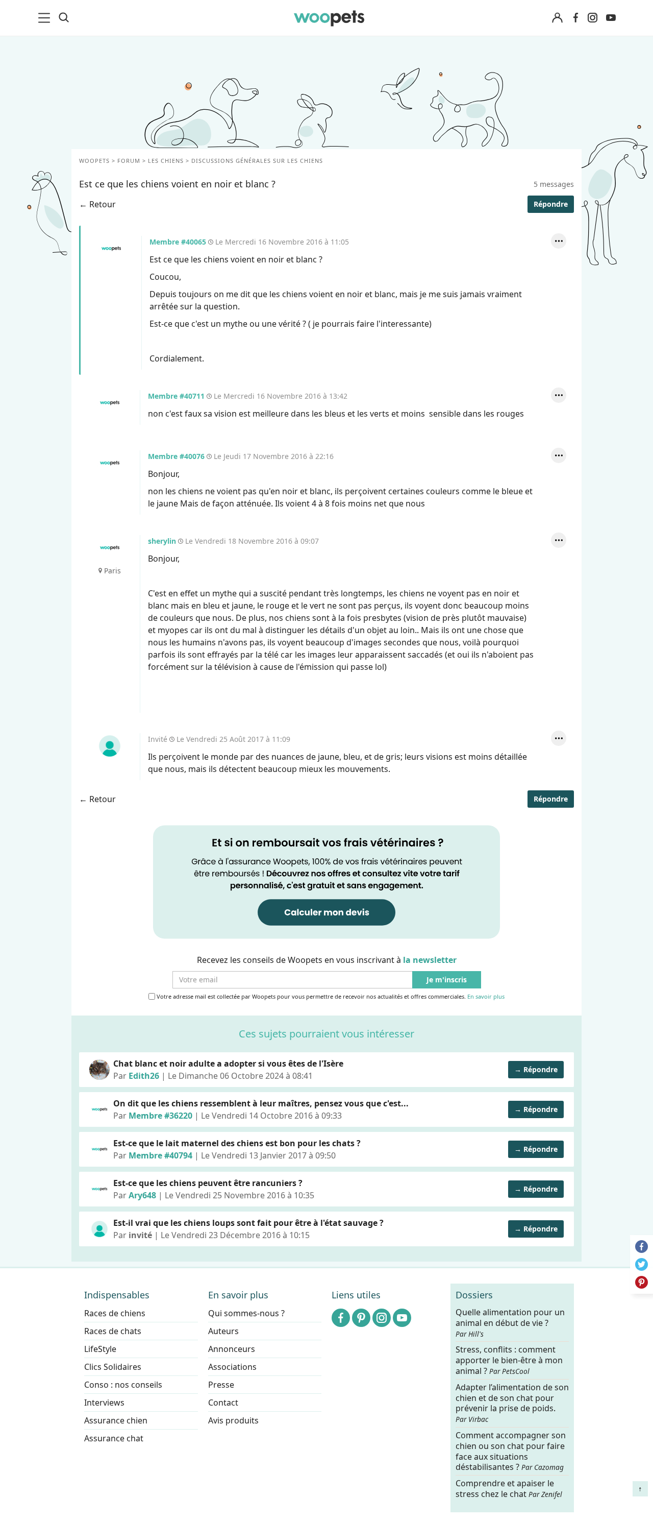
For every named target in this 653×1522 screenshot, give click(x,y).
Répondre (551, 204)
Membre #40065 (111, 248)
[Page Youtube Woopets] (610, 18)
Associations (232, 1366)
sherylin (109, 548)
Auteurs (223, 1331)
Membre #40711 (109, 403)
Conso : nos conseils (123, 1384)
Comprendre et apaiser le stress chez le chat (509, 1489)
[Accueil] (329, 18)
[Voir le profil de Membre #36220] (99, 1109)
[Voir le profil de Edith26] (99, 1069)
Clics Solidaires (112, 1366)
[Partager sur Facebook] (641, 1246)
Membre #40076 (109, 463)
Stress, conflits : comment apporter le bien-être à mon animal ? (509, 1360)
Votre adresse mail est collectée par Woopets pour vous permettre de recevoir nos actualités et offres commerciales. (330, 996)
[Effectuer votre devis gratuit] (326, 881)
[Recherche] (64, 18)
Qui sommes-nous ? (246, 1313)
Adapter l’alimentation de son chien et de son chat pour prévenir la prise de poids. (512, 1402)
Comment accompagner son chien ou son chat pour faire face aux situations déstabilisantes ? (511, 1451)
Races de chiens (114, 1313)
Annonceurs (231, 1349)
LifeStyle (100, 1349)
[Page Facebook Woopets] (575, 18)
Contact (223, 1402)
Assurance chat (113, 1438)
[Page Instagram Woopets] (592, 18)
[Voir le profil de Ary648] (99, 1189)
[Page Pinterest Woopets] (361, 1318)
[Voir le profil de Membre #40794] (99, 1149)
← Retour (97, 204)
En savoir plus (486, 997)
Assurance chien (115, 1420)
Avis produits (233, 1420)
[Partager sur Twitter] (641, 1264)
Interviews (104, 1402)
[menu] (46, 18)
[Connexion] (557, 18)
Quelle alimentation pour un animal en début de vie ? (510, 1323)
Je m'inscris (446, 980)
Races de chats (112, 1331)
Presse (221, 1384)
